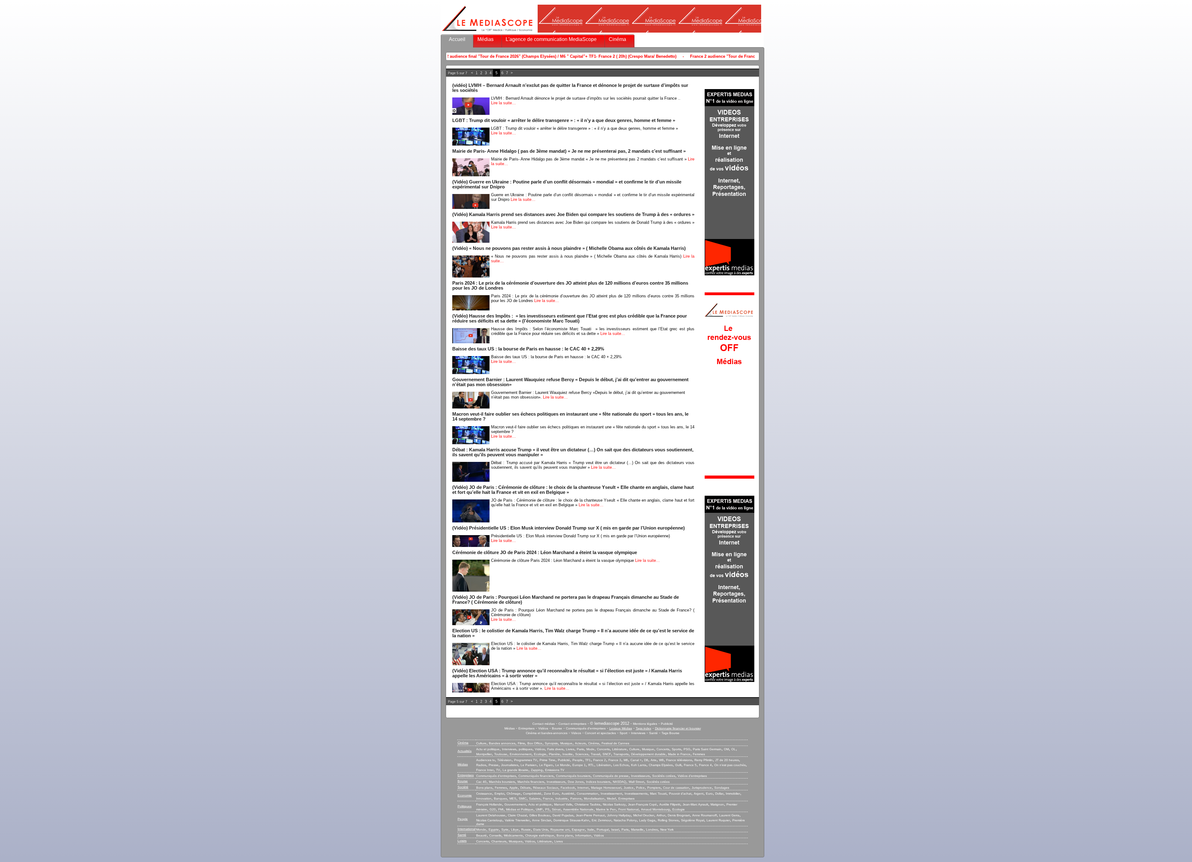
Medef (611, 798)
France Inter (485, 770)
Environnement (520, 754)
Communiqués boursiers (573, 776)
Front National (628, 809)
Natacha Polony (625, 820)
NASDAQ (619, 781)
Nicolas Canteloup (489, 820)
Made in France (679, 754)
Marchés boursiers (502, 781)
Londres (652, 829)
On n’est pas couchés (730, 765)
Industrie (561, 798)
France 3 (614, 760)
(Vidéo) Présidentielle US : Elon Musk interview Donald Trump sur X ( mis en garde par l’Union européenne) (568, 528)
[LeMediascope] (487, 32)
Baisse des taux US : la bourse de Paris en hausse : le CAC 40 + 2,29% (528, 348)
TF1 (588, 760)
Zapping (537, 770)
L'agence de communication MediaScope (551, 39)
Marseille (637, 829)
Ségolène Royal (692, 820)
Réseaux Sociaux (545, 787)
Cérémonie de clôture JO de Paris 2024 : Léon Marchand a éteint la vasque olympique (544, 552)
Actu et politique (487, 749)
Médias (485, 39)
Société (463, 787)
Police (640, 787)
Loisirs (462, 840)
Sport (623, 733)
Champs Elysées (661, 765)
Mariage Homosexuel (606, 787)
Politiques (465, 806)
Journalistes (509, 765)
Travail (595, 754)
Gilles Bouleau (539, 815)
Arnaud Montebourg (655, 809)
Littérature (619, 749)
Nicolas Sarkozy (614, 804)
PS (547, 809)
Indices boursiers (598, 781)
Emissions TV (554, 770)
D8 (646, 760)
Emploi (499, 793)
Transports (621, 754)
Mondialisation (594, 798)
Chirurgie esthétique (539, 835)
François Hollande (489, 804)
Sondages (721, 787)
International (467, 829)
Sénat (556, 809)
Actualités (465, 751)
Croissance (484, 793)
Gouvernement (515, 804)
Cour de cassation (676, 787)
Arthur (661, 815)
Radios (481, 765)
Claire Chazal (517, 815)
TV (498, 770)
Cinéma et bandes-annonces (546, 733)
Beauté (481, 835)
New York (667, 829)
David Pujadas (563, 815)
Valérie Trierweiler (517, 820)
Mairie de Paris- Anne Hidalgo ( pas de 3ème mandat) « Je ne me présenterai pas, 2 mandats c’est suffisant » (569, 151)
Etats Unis (540, 829)
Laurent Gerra (729, 815)
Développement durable (648, 754)
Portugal (603, 829)
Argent (698, 793)
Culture (481, 743)
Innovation (483, 798)
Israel (615, 829)
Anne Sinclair (541, 820)
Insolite (567, 754)
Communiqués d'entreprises (586, 728)
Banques (500, 798)
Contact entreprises (572, 723)
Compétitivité (532, 793)
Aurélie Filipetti (669, 804)
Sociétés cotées (663, 776)
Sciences (581, 754)
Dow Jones (576, 781)
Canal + (636, 760)
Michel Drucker (643, 815)
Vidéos (543, 728)
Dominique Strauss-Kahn (571, 820)
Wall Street (636, 781)
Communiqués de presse (611, 776)
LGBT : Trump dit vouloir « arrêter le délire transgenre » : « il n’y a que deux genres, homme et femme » (563, 120)
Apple (513, 787)
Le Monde (562, 765)
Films (521, 743)
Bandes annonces (502, 743)
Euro (709, 793)
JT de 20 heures (727, 760)
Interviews (638, 733)
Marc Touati (658, 793)
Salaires (534, 798)
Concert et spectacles (600, 733)
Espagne (578, 829)
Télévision (504, 760)
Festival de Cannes (615, 743)
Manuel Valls (563, 804)
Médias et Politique (519, 809)
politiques (525, 749)
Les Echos (621, 765)
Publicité (667, 723)
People (577, 760)
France (548, 798)
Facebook (568, 787)
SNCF (607, 754)
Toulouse (500, 754)
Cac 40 (481, 781)
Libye (515, 829)
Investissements (636, 793)
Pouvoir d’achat (680, 793)
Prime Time (547, 760)
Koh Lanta (638, 765)
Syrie (504, 829)
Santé (653, 733)
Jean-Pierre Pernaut (590, 815)
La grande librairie (515, 770)
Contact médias (543, 723)
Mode (590, 749)
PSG (687, 749)
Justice (629, 787)
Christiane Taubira (587, 804)
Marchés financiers (530, 781)
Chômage (514, 793)
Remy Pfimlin (703, 760)
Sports (676, 749)
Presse (494, 765)
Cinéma (617, 39)
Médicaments (513, 835)
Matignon (717, 804)
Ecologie (540, 754)
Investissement (611, 793)
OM (726, 749)
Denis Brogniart (679, 815)
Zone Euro (551, 793)
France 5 (690, 765)
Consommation (587, 793)
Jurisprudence (702, 787)
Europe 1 (579, 765)
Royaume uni (559, 829)
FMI (500, 809)
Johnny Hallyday (619, 815)
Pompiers (654, 787)
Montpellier (484, 754)
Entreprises (526, 728)
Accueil (457, 39)
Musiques (515, 841)
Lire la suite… (503, 103)
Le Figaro (546, 765)
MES (512, 798)
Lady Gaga (647, 820)
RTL (591, 765)
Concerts (603, 749)
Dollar (719, 793)
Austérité (568, 793)
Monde (481, 829)
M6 (626, 760)
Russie (526, 829)
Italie (590, 829)
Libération (604, 765)
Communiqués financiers (535, 776)
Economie (465, 795)
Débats (525, 787)
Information (583, 835)
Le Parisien (529, 765)
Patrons (575, 798)
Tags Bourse (670, 733)
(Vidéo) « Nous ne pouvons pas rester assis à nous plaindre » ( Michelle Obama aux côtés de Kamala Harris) (569, 248)
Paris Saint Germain (707, 749)
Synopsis (551, 743)
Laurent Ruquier (718, 820)
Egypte (494, 829)
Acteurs (580, 743)
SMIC (522, 798)
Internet (583, 787)
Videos (576, 733)
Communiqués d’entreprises (496, 776)
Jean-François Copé (642, 804)
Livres (570, 749)
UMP (539, 809)
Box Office (534, 743)
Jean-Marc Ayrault (695, 804)
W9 (661, 760)
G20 (493, 809)
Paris (580, 749)
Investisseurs (640, 776)
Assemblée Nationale (578, 809)
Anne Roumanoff (704, 815)
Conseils (495, 835)
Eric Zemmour (601, 820)
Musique (566, 743)
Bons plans (484, 787)
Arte (654, 760)
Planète (554, 754)
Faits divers (555, 749)
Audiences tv (485, 760)
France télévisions (679, 760)
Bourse (557, 728)
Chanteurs (498, 841)
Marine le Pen (606, 809)
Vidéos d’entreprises (692, 776)
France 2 (599, 760)
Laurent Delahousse (490, 815)
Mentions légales (645, 723)
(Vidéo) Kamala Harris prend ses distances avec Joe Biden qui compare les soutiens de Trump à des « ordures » (573, 214)
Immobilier (733, 793)
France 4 (705, 765)
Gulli (678, 765)
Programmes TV (525, 760)
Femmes (699, 754)
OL (733, 749)
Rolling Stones (668, 820)
